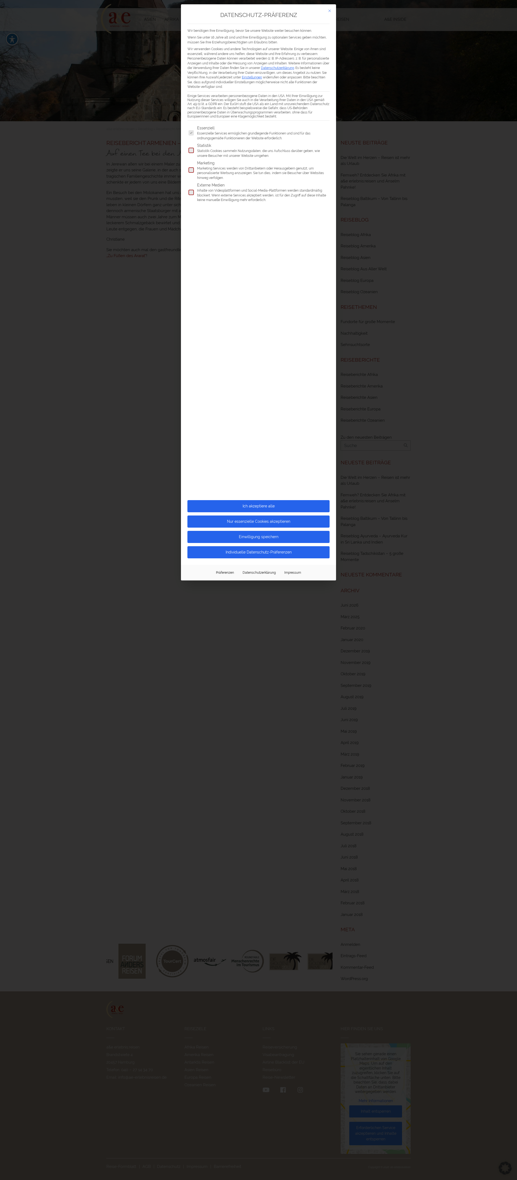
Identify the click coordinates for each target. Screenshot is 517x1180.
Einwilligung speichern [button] (258, 537)
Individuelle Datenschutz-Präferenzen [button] (259, 552)
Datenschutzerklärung (277, 68)
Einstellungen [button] (252, 77)
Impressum (292, 572)
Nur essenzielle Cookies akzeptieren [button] (258, 521)
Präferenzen (225, 572)
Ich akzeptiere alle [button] (259, 506)
